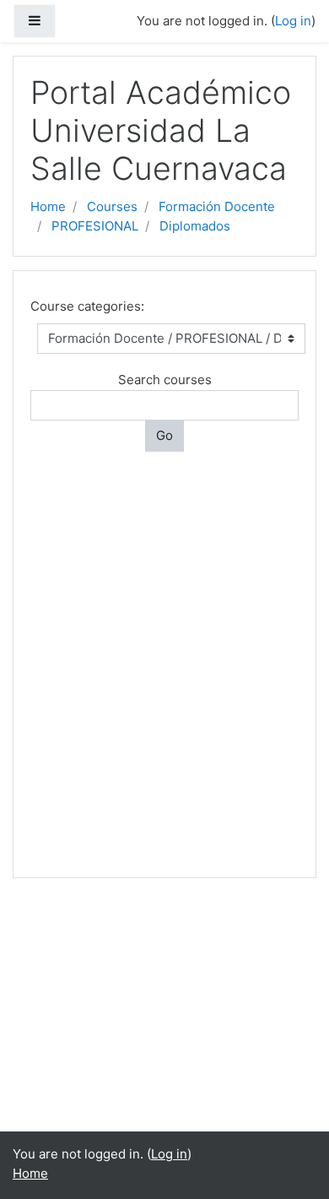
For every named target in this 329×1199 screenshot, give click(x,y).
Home (48, 206)
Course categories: (87, 306)
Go (164, 435)
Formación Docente (217, 206)
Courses (112, 206)
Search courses (165, 380)
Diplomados (194, 226)
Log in (293, 21)
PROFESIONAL (94, 226)
